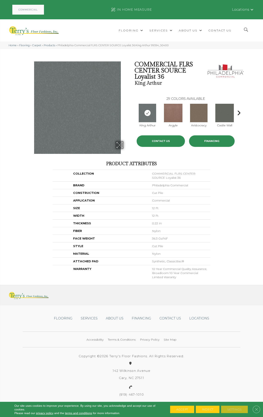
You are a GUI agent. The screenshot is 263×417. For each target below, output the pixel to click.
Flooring (24, 45)
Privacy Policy (149, 339)
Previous (132, 112)
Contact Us (161, 141)
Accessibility (95, 339)
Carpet (36, 45)
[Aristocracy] (199, 113)
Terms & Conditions (122, 339)
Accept (182, 409)
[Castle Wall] (224, 113)
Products (49, 45)
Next (239, 112)
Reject (207, 409)
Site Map (170, 339)
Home (13, 45)
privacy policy (44, 413)
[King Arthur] (147, 113)
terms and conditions (78, 413)
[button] (28, 10)
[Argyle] (173, 113)
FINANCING (211, 141)
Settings (234, 409)
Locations (240, 10)
